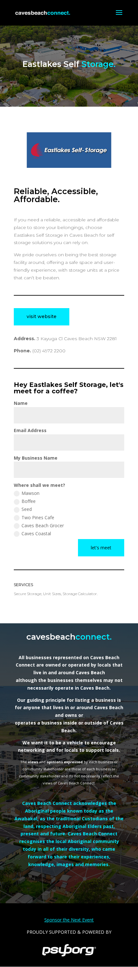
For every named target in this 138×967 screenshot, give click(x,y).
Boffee (29, 501)
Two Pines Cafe (38, 517)
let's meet (101, 548)
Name (21, 403)
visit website (41, 316)
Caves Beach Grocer (43, 525)
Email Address (30, 430)
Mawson (30, 493)
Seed (27, 509)
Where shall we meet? (39, 485)
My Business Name (35, 458)
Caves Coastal (36, 533)
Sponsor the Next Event (69, 920)
